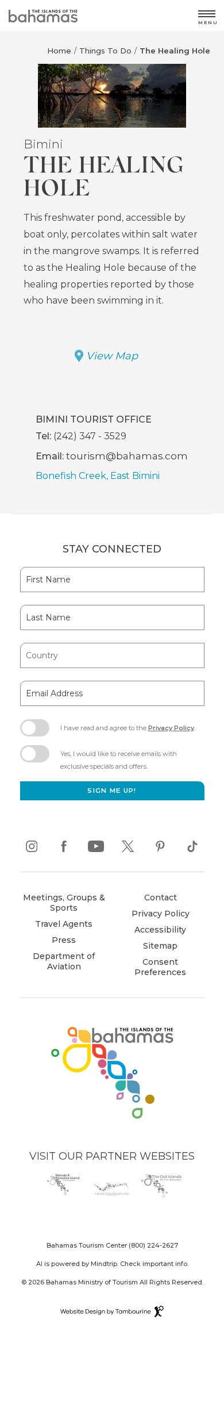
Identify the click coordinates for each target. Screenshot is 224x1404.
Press (64, 940)
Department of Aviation (59, 963)
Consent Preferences (160, 967)
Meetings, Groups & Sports (64, 902)
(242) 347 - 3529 (89, 436)
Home (59, 50)
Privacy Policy (171, 728)
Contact (160, 897)
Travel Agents (63, 924)
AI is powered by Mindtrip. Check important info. (112, 1264)
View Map (112, 356)
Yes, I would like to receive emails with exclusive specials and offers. (118, 760)
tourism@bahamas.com (127, 456)
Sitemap (160, 946)
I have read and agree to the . (127, 731)
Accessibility (160, 930)
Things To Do (105, 50)
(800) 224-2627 (153, 1245)
